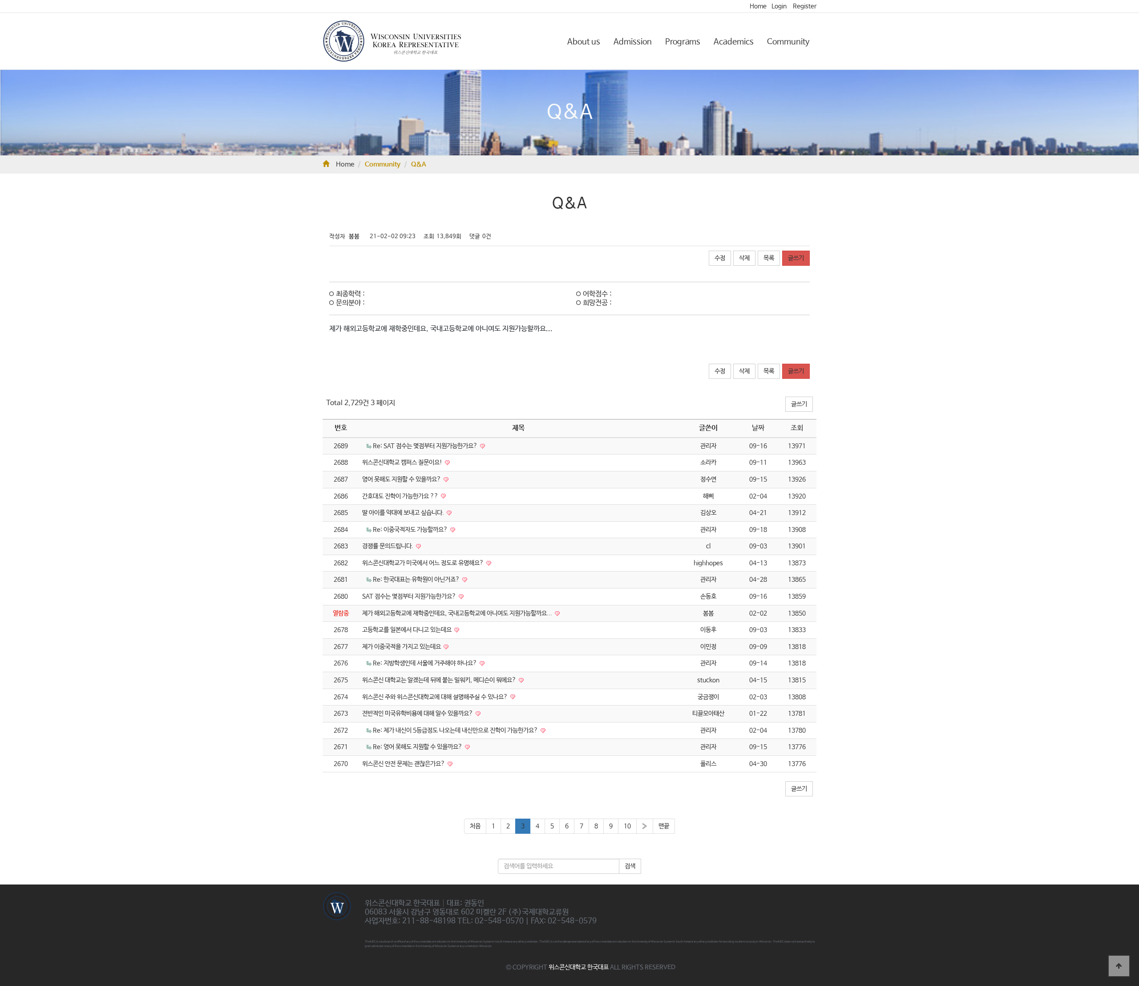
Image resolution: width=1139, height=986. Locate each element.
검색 (630, 866)
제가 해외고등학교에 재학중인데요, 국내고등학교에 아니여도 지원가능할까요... (457, 613)
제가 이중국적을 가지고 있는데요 (402, 646)
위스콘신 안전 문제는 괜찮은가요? (404, 763)
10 (627, 826)
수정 (720, 258)
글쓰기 (796, 258)
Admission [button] (633, 41)
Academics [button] (734, 41)
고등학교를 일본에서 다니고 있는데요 (407, 629)
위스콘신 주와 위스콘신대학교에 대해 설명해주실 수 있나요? (435, 697)
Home (758, 6)
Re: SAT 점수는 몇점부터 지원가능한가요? (426, 446)
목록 (768, 258)
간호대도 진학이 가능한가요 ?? (401, 496)
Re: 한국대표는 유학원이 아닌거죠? (417, 579)
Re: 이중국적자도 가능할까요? (411, 529)
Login (779, 6)
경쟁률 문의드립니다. (388, 546)
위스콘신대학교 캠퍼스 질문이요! (403, 462)
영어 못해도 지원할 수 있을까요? (402, 479)
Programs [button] (682, 41)
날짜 (758, 428)
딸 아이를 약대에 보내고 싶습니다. (403, 512)
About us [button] (583, 41)
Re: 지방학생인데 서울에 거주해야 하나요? (425, 663)
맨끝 (663, 826)
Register (804, 6)
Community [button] (788, 41)
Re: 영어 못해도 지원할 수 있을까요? (418, 747)
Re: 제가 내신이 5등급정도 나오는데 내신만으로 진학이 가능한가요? (456, 730)
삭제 (744, 258)
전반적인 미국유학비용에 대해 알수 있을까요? (418, 713)
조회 (797, 428)
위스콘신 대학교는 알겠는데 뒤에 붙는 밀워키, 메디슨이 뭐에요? (439, 680)
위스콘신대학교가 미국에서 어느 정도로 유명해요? (423, 563)
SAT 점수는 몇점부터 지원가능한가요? (409, 596)
